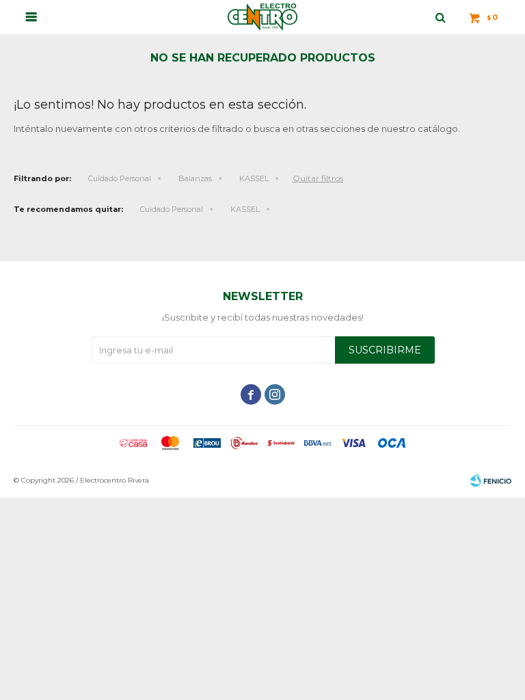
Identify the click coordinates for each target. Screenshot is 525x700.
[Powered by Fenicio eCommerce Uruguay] (490, 480)
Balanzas (195, 178)
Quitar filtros (318, 178)
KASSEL (254, 178)
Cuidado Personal (119, 178)
